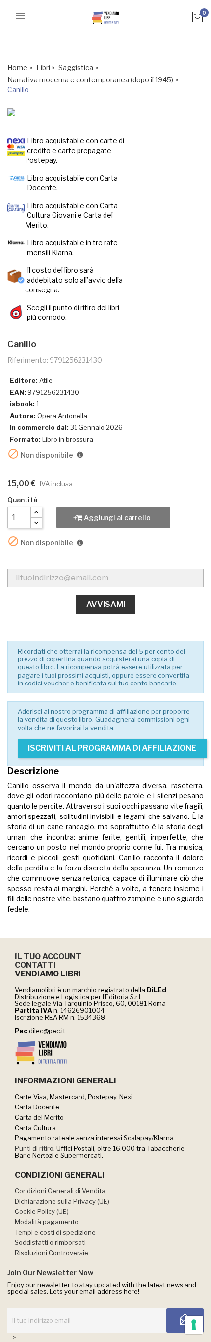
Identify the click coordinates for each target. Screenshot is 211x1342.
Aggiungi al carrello (116, 517)
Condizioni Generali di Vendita (60, 1191)
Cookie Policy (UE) (42, 1211)
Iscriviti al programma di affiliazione (112, 748)
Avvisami (105, 604)
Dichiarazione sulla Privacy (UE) (62, 1201)
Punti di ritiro (34, 1148)
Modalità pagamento (47, 1222)
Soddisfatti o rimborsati (50, 1242)
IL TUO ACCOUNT (48, 956)
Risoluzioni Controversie (51, 1253)
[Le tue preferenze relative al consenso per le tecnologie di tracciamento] (194, 1325)
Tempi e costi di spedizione (55, 1232)
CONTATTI (35, 965)
